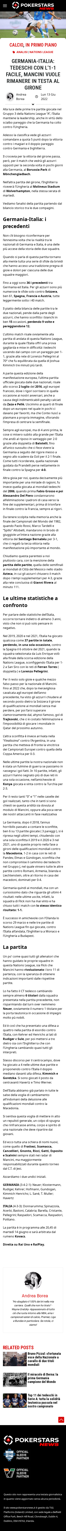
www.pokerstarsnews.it (22, 1507)
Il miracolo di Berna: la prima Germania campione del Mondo (43, 1378)
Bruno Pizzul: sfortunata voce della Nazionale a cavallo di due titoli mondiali (44, 1359)
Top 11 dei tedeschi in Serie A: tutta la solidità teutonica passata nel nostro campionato (44, 1400)
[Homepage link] (33, 5)
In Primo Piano (41, 45)
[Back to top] (61, 1420)
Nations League (41, 52)
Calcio (16, 45)
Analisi (21, 52)
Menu (6, 5)
